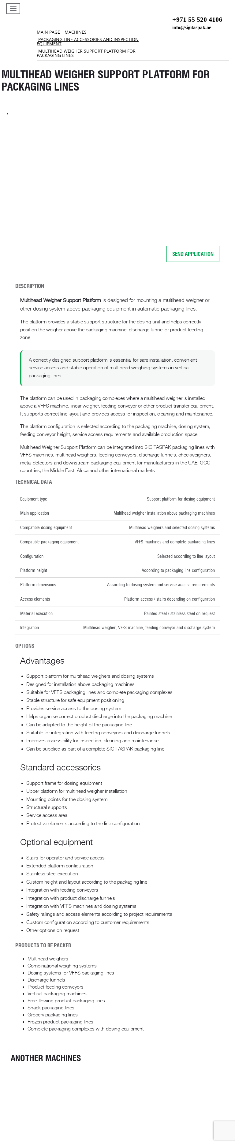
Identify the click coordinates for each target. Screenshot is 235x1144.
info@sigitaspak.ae (191, 27)
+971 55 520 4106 (197, 19)
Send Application (193, 254)
